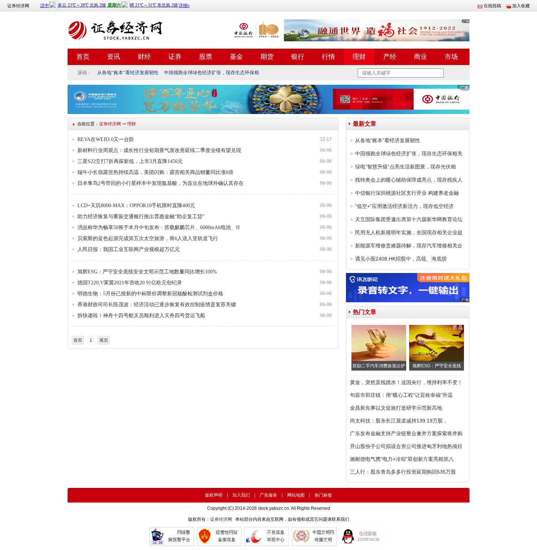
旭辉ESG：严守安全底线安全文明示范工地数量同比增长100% (147, 271)
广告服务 (268, 495)
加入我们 (241, 495)
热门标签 (323, 495)
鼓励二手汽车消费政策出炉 (379, 365)
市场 (451, 56)
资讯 (113, 56)
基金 (236, 56)
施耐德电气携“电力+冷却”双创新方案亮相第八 (402, 459)
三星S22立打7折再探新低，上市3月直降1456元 (130, 161)
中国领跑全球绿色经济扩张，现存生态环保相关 (408, 153)
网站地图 (296, 495)
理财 (359, 56)
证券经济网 (18, 5)
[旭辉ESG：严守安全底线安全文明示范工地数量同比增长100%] (436, 343)
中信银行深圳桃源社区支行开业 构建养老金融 (407, 193)
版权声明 (213, 495)
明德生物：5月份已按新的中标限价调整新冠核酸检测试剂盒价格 (150, 293)
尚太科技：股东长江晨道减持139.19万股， (399, 421)
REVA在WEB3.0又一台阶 (105, 139)
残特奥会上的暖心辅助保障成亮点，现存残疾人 (408, 180)
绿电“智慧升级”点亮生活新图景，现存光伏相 (405, 167)
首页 (83, 56)
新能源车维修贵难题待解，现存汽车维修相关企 (408, 246)
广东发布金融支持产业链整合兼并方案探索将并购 (406, 433)
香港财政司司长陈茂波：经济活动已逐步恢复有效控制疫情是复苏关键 (156, 304)
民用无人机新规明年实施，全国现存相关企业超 (408, 232)
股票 (205, 56)
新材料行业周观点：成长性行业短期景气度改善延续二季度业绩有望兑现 (159, 150)
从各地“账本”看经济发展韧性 (128, 72)
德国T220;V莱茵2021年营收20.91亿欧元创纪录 (129, 282)
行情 (328, 56)
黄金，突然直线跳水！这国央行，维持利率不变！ (406, 382)
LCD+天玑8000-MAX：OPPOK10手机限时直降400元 (136, 205)
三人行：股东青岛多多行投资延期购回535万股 (403, 472)
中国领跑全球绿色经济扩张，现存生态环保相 (211, 72)
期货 (267, 56)
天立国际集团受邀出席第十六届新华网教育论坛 (408, 219)
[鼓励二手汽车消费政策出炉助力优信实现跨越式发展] (378, 343)
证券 (175, 56)
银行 (297, 56)
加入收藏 (521, 5)
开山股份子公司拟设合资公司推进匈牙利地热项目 (406, 446)
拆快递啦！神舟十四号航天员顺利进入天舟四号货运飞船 (141, 315)
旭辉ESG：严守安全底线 (436, 365)
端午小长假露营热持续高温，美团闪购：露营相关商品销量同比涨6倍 (155, 172)
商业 (420, 56)
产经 (389, 56)
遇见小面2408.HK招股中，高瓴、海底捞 (401, 259)
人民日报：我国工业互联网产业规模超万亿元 (128, 249)
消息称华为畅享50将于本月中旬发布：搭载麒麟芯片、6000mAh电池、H (158, 227)
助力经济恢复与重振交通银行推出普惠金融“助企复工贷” (141, 216)
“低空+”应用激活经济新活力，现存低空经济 (404, 206)
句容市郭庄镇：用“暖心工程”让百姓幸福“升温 (401, 395)
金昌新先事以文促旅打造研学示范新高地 (396, 408)
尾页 (103, 340)
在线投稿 (492, 5)
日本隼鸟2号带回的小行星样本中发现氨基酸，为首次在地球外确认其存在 (160, 183)
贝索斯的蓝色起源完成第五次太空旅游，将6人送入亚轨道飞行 (147, 238)
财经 (144, 56)
